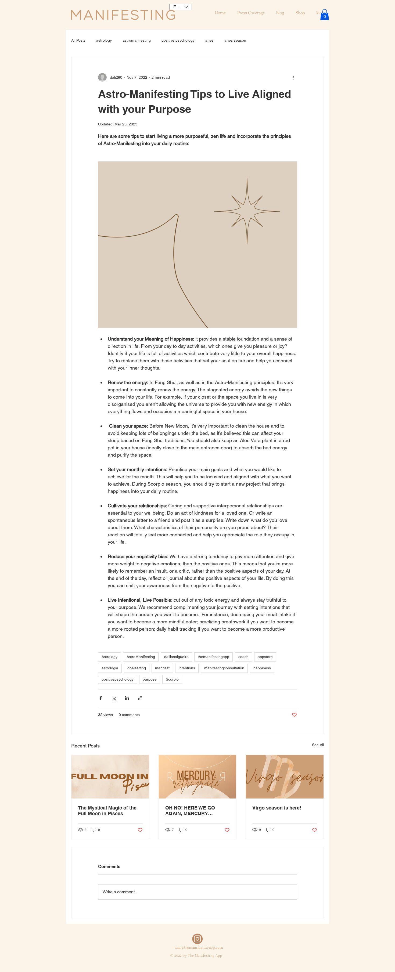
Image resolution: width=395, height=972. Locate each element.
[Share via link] (140, 698)
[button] (324, 14)
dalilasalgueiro (176, 657)
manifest (162, 668)
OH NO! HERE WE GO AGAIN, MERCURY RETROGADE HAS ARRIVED (190, 810)
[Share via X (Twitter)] (113, 698)
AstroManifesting (141, 657)
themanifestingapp (213, 657)
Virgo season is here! (276, 808)
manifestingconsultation (224, 668)
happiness (262, 668)
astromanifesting (137, 40)
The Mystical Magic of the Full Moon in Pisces (107, 810)
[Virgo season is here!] (285, 776)
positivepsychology (118, 679)
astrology (104, 40)
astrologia (110, 668)
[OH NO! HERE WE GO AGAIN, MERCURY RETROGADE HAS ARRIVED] (197, 776)
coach (243, 657)
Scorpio (172, 679)
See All (318, 745)
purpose (150, 679)
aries (209, 40)
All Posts (78, 40)
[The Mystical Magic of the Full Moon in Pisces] (110, 776)
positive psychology (178, 40)
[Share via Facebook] (100, 698)
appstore (265, 657)
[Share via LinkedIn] (127, 698)
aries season (235, 40)
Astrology (109, 657)
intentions (187, 668)
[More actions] (293, 77)
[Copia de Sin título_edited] (197, 939)
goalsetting (136, 668)
